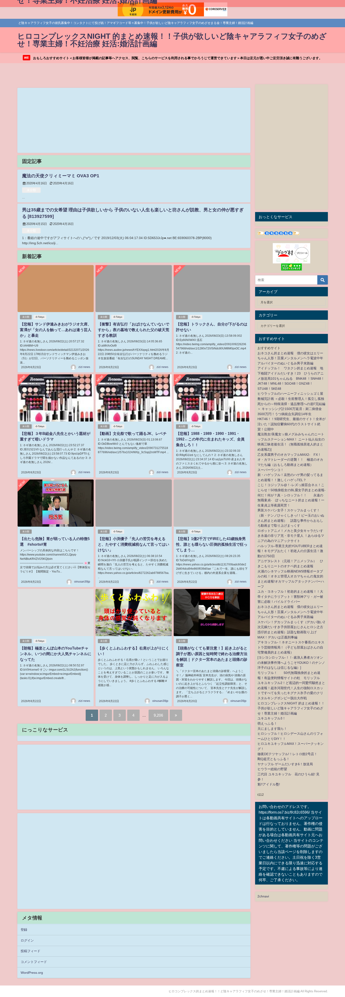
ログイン (27, 940)
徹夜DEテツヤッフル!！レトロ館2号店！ (287, 754)
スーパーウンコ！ (270, 469)
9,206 (158, 715)
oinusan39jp (82, 581)
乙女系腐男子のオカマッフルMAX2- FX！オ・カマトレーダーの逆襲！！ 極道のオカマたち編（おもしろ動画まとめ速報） (290, 459)
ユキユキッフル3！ (271, 718)
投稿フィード (30, 951)
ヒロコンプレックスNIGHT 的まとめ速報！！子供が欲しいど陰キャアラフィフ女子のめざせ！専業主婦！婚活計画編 (291, 708)
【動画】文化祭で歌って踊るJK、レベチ (132, 433)
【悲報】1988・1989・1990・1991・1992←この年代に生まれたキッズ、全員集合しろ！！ (210, 439)
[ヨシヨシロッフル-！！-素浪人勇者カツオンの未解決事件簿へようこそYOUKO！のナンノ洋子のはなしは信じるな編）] (291, 662)
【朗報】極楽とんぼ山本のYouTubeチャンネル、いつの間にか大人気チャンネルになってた (55, 653)
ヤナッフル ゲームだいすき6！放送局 (285, 764)
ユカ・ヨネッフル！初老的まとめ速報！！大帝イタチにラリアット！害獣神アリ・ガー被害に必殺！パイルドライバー (290, 596)
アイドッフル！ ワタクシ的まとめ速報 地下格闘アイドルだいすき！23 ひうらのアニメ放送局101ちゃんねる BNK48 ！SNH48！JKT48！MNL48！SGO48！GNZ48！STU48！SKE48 (290, 378)
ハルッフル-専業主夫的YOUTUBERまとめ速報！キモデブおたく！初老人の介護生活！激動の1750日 (290, 551)
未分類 (31, 190)
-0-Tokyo (39, 317)
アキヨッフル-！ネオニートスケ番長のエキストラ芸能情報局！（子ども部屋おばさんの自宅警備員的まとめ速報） (290, 647)
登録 (24, 929)
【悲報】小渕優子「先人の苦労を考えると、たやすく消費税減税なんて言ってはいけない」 (133, 544)
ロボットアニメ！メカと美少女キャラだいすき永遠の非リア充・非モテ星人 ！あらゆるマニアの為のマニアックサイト (290, 535)
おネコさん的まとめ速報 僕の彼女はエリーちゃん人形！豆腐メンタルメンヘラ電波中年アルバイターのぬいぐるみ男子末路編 (290, 358)
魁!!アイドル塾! (268, 784)
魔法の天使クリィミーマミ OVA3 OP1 (60, 176)
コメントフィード (34, 961)
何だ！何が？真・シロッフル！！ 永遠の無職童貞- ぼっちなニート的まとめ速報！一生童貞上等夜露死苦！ (290, 500)
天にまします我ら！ (272, 728)
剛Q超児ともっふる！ (273, 759)
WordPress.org (32, 972)
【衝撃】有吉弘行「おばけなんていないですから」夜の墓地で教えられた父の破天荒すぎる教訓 (133, 329)
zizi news (84, 367)
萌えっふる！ (267, 723)
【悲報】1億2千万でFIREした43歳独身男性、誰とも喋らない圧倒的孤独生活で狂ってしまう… (211, 544)
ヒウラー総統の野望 (272, 769)
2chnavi (263, 896)
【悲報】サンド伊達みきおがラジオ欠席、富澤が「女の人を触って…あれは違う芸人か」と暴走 (55, 329)
